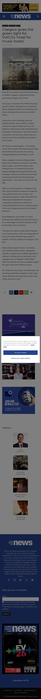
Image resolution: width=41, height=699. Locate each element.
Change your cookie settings (20, 358)
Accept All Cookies (20, 352)
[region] (20, 349)
